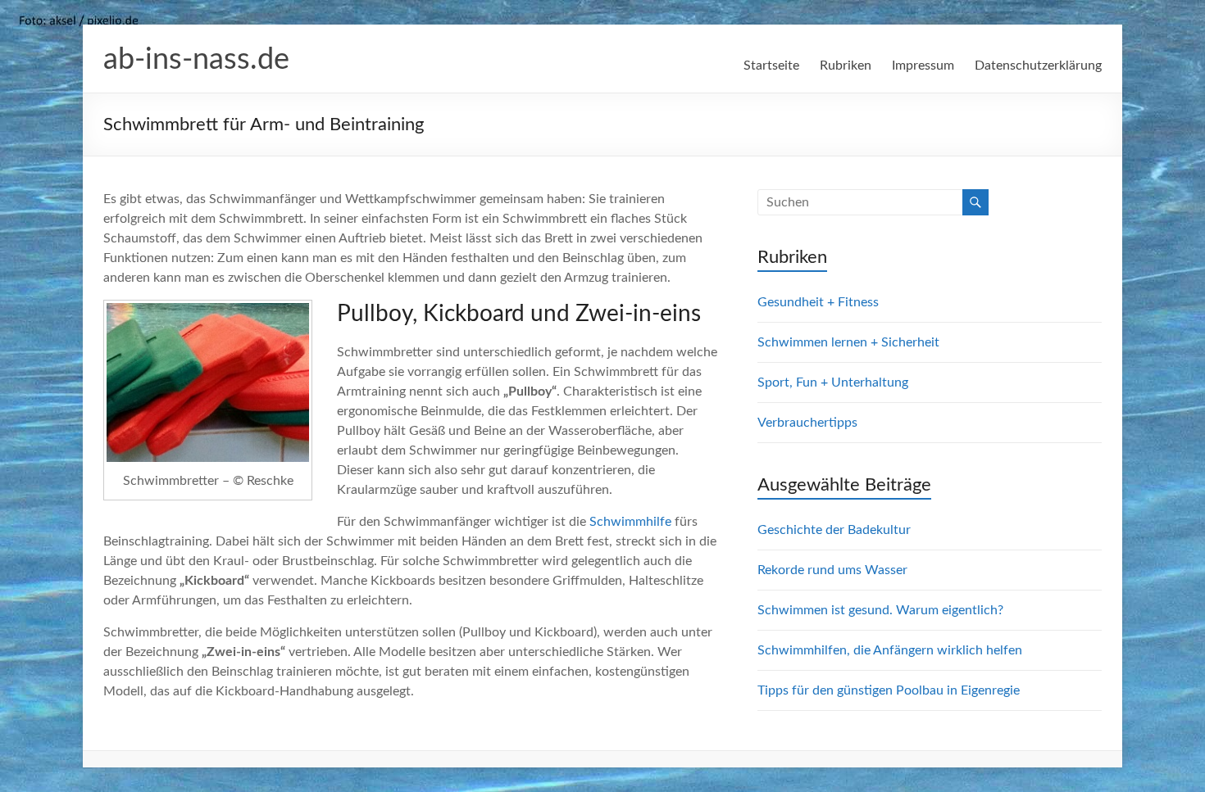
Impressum (923, 65)
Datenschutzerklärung (1038, 65)
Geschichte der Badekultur (834, 529)
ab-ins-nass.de (196, 60)
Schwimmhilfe (630, 521)
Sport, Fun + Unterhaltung (832, 382)
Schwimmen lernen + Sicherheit (848, 342)
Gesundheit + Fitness (818, 302)
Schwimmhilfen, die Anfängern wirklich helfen (889, 650)
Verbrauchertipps (807, 422)
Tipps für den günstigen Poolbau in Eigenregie (888, 690)
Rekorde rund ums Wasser (832, 570)
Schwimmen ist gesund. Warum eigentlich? (880, 610)
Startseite (771, 65)
